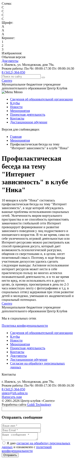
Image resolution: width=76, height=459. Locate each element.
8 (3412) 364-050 (13, 72)
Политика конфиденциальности (25, 325)
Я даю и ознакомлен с (36, 447)
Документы (10, 61)
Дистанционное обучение (28, 122)
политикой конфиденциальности (27, 449)
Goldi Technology (39, 404)
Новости (16, 107)
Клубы (15, 103)
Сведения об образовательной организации (41, 99)
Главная (16, 136)
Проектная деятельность (27, 114)
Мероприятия (20, 111)
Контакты (17, 118)
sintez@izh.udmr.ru (15, 393)
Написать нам (12, 397)
